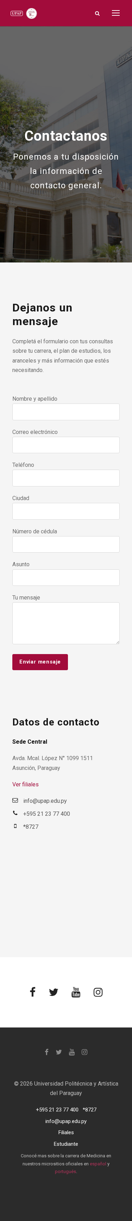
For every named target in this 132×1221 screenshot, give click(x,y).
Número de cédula (34, 531)
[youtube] (76, 992)
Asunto (21, 564)
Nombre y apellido (34, 398)
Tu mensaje (26, 597)
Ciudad (20, 498)
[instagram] (98, 992)
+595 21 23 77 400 (57, 1110)
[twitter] (53, 992)
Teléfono (23, 465)
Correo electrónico (35, 432)
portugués (65, 1171)
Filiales (66, 1132)
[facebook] (33, 992)
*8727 (89, 1110)
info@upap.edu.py (66, 1121)
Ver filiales (25, 784)
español (98, 1163)
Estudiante (66, 1144)
